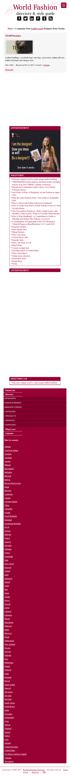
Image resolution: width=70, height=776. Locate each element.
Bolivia (7, 479)
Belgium (7, 475)
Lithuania (8, 615)
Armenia (7, 453)
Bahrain (7, 464)
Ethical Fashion (18, 232)
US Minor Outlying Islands (15, 754)
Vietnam (7, 757)
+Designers (10, 398)
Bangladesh (9, 468)
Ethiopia (7, 534)
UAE (6, 739)
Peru (6, 659)
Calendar (9, 433)
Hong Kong (9, 563)
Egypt (6, 527)
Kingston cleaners (19, 226)
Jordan (7, 596)
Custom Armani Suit (20, 247)
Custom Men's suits (20, 237)
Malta (6, 629)
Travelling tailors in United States (25, 250)
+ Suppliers (10, 425)
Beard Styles (17, 245)
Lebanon (7, 611)
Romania (8, 677)
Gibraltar (8, 549)
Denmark (8, 519)
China (6, 505)
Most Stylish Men (19, 229)
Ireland (7, 582)
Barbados (8, 472)
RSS (44, 772)
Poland (7, 666)
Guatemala (8, 556)
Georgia (7, 541)
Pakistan (7, 655)
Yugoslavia (8, 761)
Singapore (8, 691)
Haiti (6, 560)
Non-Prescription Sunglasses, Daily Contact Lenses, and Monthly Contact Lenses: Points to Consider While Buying (35, 212)
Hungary (8, 567)
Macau (7, 618)
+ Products (10, 416)
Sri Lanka (8, 713)
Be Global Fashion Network (34, 769)
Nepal (6, 636)
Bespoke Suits (18, 239)
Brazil (6, 486)
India (6, 574)
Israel (6, 585)
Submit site (10, 390)
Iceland (7, 571)
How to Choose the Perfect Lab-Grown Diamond (32, 203)
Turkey (7, 735)
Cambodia (8, 494)
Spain (6, 710)
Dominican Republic (12, 523)
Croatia (7, 512)
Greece (7, 552)
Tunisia (7, 732)
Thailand (7, 728)
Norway (7, 651)
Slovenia (7, 699)
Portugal (7, 669)
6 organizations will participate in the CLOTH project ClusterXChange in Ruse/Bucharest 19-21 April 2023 (33, 222)
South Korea (9, 706)
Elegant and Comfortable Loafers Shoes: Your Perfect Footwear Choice (33, 188)
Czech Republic (10, 516)
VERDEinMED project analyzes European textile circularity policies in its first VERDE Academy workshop (36, 183)
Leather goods (37, 28)
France (7, 538)
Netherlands (9, 640)
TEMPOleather (13, 35)
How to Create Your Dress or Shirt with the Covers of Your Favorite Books (36, 207)
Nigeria (7, 647)
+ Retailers (9, 412)
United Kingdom (11, 746)
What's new (10, 429)
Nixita (14, 263)
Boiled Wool (17, 261)
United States (9, 750)
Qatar (6, 673)
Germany (8, 545)
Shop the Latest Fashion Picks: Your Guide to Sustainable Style (35, 199)
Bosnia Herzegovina (12, 483)
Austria (7, 461)
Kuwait (7, 604)
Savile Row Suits (19, 258)
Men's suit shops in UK (21, 242)
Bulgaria (7, 490)
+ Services (9, 420)
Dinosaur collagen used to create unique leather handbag (34, 179)
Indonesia (8, 578)
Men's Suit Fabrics (19, 253)
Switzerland (9, 717)
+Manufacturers (13, 407)
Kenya (7, 600)
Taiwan (7, 724)
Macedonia (8, 622)
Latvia (6, 607)
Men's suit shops (19, 234)
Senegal (7, 688)
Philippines (8, 662)
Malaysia (8, 625)
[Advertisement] (32, 100)
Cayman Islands (10, 501)
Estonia (7, 530)
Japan (6, 593)
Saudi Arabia (9, 684)
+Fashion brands (12, 403)
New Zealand (9, 644)
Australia (8, 457)
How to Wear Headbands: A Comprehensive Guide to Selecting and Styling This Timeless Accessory (33, 217)
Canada (7, 497)
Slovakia (7, 695)
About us (35, 772)
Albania (7, 446)
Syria (6, 721)
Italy (6, 589)
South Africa (9, 702)
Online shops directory (21, 255)
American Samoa (11, 450)
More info (9, 69)
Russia (7, 680)
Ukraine (46, 65)
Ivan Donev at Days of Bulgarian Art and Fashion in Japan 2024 (35, 193)
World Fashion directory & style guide (35, 10)
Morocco (8, 633)
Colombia (8, 508)
